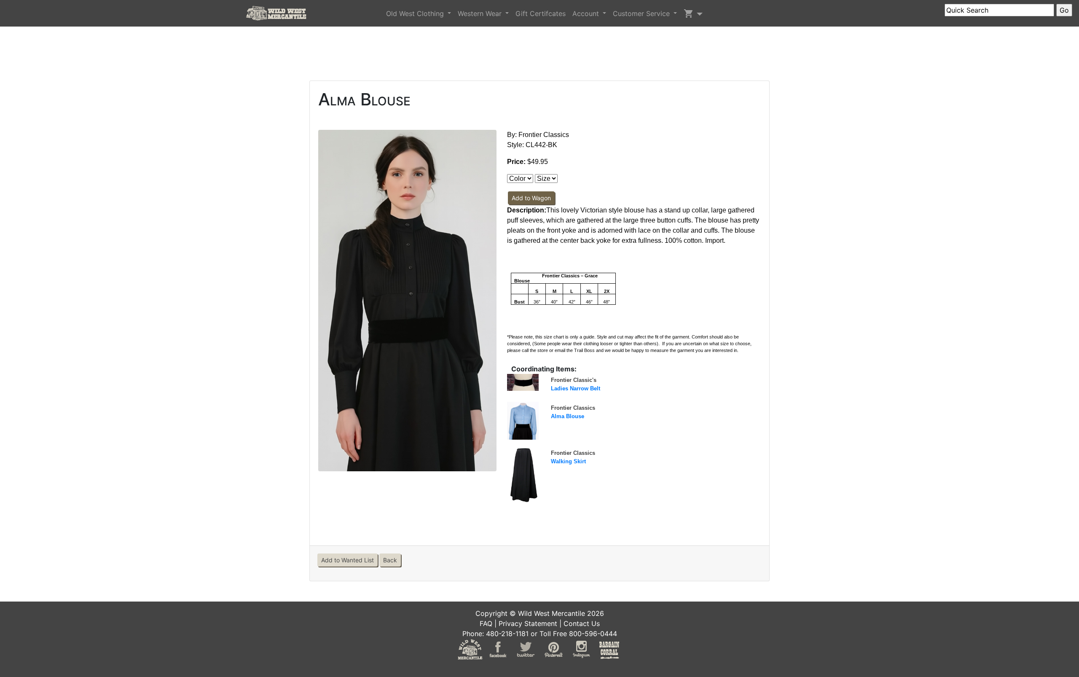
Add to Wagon (531, 197)
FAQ (486, 623)
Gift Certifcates (540, 13)
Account (586, 13)
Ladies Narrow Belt (575, 388)
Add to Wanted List (347, 560)
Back (390, 560)
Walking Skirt (568, 461)
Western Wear (481, 13)
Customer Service (642, 13)
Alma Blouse (567, 416)
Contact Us (582, 623)
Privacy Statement (528, 623)
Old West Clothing (416, 13)
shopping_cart (689, 13)
